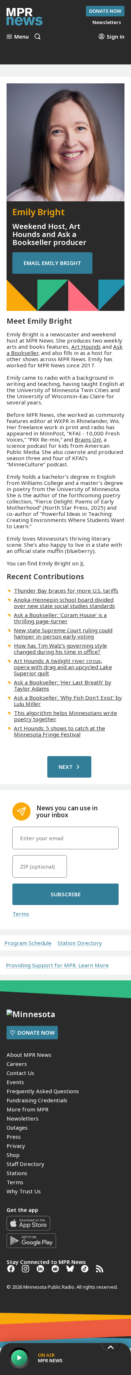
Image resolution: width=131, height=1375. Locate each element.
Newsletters (23, 1118)
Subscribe (66, 894)
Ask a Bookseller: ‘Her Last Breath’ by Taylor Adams (62, 685)
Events (15, 1082)
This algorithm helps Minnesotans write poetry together (65, 716)
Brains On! (88, 439)
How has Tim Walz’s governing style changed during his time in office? (60, 648)
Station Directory (79, 943)
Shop (13, 1154)
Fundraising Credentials (37, 1100)
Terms (20, 913)
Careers (17, 1063)
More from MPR (27, 1109)
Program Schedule (28, 943)
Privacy (16, 1145)
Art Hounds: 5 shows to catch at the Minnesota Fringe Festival (59, 731)
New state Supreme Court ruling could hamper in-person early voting (63, 633)
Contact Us (20, 1072)
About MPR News (29, 1054)
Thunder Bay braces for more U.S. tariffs (66, 590)
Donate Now (105, 11)
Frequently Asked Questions (43, 1091)
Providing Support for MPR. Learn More (57, 965)
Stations (17, 1173)
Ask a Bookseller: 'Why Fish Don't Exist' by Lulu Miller (68, 700)
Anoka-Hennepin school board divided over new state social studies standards (64, 602)
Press (14, 1136)
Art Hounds (86, 346)
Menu (21, 36)
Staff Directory (25, 1163)
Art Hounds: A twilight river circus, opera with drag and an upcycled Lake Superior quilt (63, 667)
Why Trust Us (24, 1191)
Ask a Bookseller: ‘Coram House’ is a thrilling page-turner (60, 618)
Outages (17, 1127)
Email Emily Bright (52, 262)
